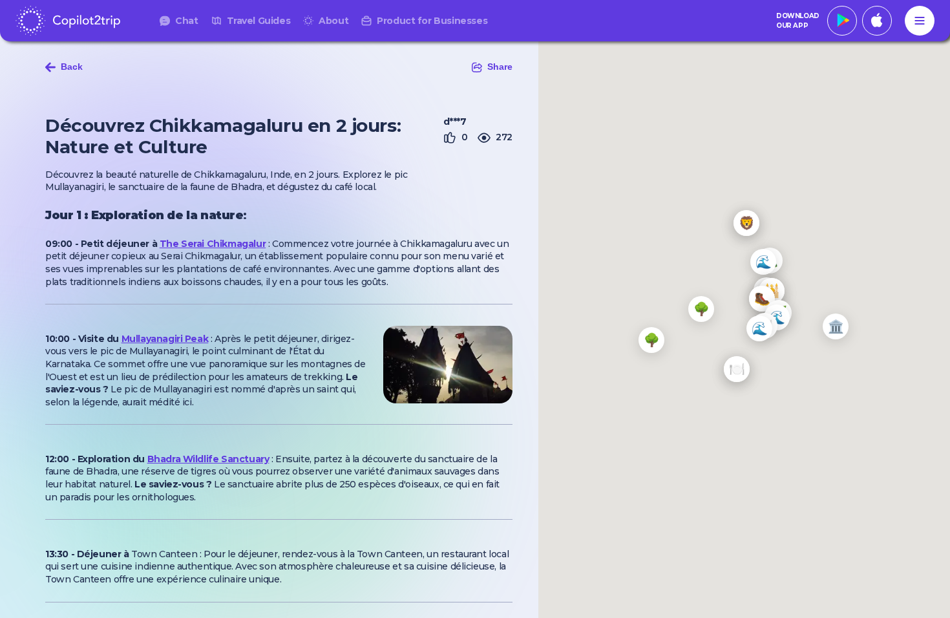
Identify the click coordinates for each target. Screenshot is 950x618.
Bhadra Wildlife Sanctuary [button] (208, 459)
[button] (763, 262)
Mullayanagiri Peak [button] (165, 339)
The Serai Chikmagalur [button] (213, 244)
